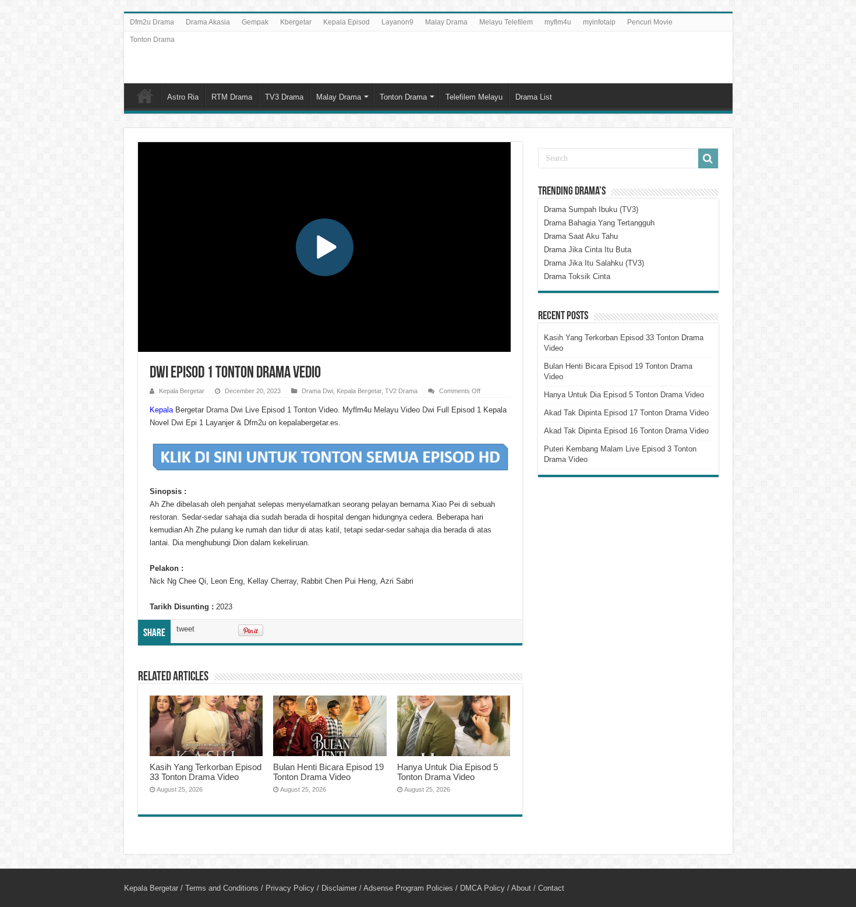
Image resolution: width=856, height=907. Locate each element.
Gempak (255, 22)
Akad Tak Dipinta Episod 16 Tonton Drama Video (626, 430)
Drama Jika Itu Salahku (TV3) (594, 263)
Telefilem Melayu (474, 97)
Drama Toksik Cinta (577, 276)
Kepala (161, 409)
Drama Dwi (317, 390)
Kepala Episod (346, 22)
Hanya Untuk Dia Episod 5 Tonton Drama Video (447, 772)
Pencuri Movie (650, 22)
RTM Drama (231, 97)
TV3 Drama (284, 97)
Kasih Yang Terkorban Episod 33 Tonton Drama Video (205, 772)
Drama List (533, 97)
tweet (185, 628)
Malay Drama (446, 22)
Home (145, 95)
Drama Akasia (208, 22)
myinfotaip (599, 22)
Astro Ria (183, 97)
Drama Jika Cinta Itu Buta (587, 249)
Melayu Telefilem (506, 22)
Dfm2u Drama (152, 22)
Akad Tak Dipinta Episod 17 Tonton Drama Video (626, 412)
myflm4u (557, 22)
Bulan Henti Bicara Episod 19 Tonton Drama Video (328, 772)
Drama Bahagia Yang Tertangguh (599, 222)
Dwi (429, 409)
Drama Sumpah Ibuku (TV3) (591, 209)
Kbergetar (296, 22)
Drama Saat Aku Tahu (581, 236)
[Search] (708, 158)
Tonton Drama (152, 40)
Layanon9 (397, 22)
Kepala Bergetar (181, 390)
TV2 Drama (401, 390)
